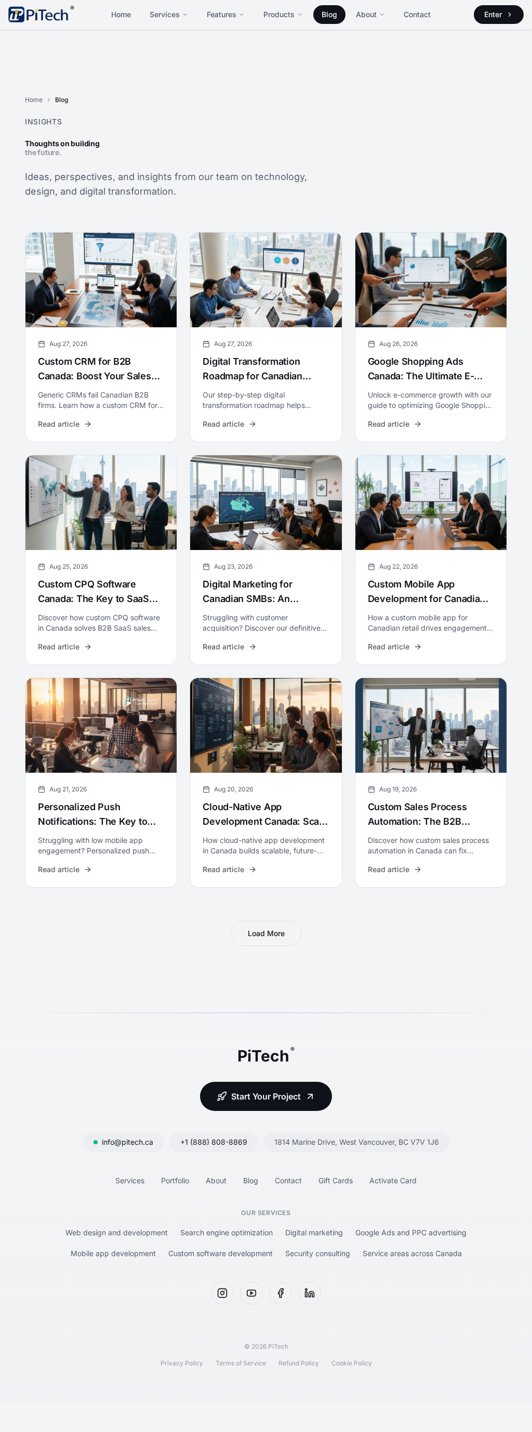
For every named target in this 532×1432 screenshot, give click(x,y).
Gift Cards (335, 1180)
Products (279, 14)
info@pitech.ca (127, 1141)
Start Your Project (266, 1096)
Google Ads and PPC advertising (411, 1232)
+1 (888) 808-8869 (213, 1141)
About (366, 14)
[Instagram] (222, 1293)
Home (121, 14)
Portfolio (175, 1180)
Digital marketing (314, 1232)
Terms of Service (241, 1363)
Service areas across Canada (412, 1253)
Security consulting (317, 1253)
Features (221, 14)
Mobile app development (113, 1253)
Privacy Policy (182, 1363)
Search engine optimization (226, 1232)
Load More (266, 933)
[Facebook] (280, 1293)
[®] (38, 14)
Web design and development (116, 1232)
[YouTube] (251, 1293)
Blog (329, 14)
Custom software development (220, 1253)
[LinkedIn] (309, 1293)
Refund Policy (298, 1363)
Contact (417, 14)
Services (165, 14)
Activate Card (393, 1180)
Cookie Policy (351, 1363)
